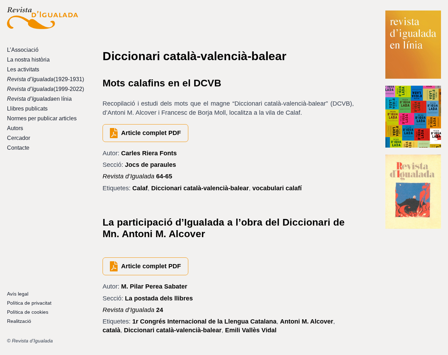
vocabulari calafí (277, 188)
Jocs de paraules (150, 164)
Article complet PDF (151, 132)
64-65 (137, 176)
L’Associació (22, 50)
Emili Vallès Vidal (250, 330)
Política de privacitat (29, 303)
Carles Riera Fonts (149, 153)
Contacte (18, 148)
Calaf (140, 188)
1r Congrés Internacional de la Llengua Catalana (204, 321)
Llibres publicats (27, 109)
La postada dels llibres (159, 298)
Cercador (18, 138)
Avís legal (17, 294)
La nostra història (28, 60)
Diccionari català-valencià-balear (200, 188)
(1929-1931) (42, 79)
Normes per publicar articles (42, 118)
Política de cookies (27, 312)
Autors (15, 128)
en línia (39, 99)
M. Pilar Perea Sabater (154, 286)
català (111, 330)
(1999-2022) (42, 89)
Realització (19, 321)
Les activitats (23, 69)
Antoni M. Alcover (306, 321)
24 (133, 309)
